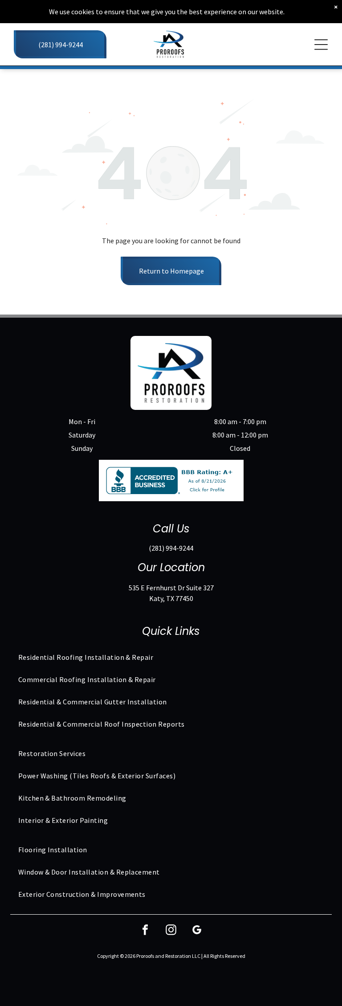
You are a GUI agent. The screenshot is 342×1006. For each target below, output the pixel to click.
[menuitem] (171, 657)
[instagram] (171, 931)
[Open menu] (321, 44)
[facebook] (145, 931)
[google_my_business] (197, 931)
